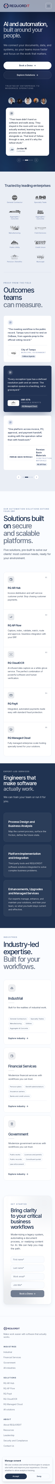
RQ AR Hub (9, 1383)
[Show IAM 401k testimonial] (26, 477)
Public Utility (15, 247)
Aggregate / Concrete (14, 218)
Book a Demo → (27, 1293)
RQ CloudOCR (10, 1399)
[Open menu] (48, 6)
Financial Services (12, 1357)
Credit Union (40, 247)
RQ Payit (8, 1393)
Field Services (40, 233)
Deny (39, 1476)
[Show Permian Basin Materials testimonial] (29, 477)
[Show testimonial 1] (23, 160)
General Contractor (14, 202)
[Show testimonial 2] (26, 160)
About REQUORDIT (13, 1424)
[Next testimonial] (36, 160)
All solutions (9, 1409)
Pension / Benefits (14, 262)
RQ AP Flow (9, 1388)
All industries (10, 1368)
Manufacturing (14, 233)
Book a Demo (27, 65)
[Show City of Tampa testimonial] (23, 477)
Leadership (9, 1435)
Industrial (8, 1352)
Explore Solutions (27, 75)
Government (9, 1362)
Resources (9, 1430)
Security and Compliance (16, 1440)
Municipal (40, 262)
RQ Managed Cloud (13, 1404)
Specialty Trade (40, 202)
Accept (16, 1476)
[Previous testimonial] (19, 160)
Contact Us (9, 1446)
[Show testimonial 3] (29, 160)
